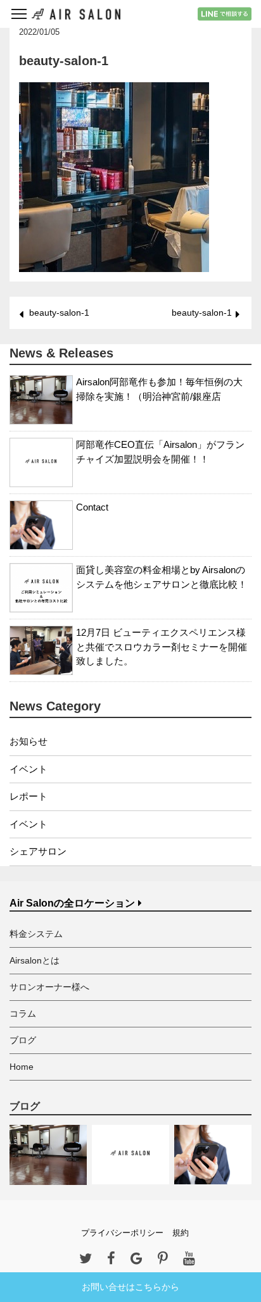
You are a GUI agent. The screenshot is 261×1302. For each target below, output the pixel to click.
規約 (180, 1232)
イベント (29, 769)
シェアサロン (38, 851)
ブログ (23, 1040)
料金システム (36, 934)
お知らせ (29, 741)
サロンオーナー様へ (49, 987)
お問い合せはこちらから (130, 1287)
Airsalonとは (35, 960)
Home (22, 1067)
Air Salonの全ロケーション (72, 903)
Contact (92, 507)
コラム (23, 1013)
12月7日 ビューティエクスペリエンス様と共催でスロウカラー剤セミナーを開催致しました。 (161, 646)
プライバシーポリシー (122, 1232)
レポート (29, 796)
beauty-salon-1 (59, 312)
